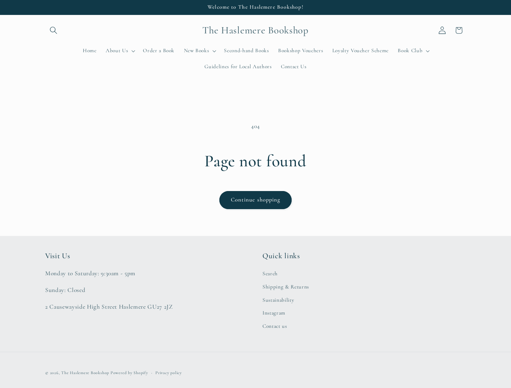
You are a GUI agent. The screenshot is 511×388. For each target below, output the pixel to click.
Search (270, 273)
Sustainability (278, 300)
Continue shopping (256, 199)
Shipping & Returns (285, 287)
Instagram (273, 313)
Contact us (274, 326)
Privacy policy (168, 372)
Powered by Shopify (129, 372)
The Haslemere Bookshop (85, 372)
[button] (53, 30)
